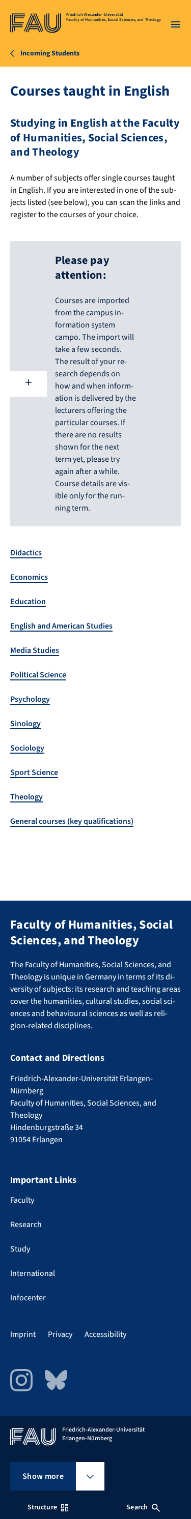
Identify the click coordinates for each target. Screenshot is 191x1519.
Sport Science (34, 772)
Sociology (27, 748)
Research (26, 1224)
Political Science (38, 674)
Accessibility (105, 1334)
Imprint (23, 1334)
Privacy (60, 1334)
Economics (29, 577)
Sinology (25, 723)
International (32, 1273)
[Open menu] (176, 24)
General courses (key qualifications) (71, 821)
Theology (26, 796)
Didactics (26, 552)
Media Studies (34, 650)
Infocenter (28, 1297)
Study (20, 1249)
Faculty (22, 1200)
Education (28, 601)
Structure (42, 1507)
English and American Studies (61, 626)
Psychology (30, 699)
